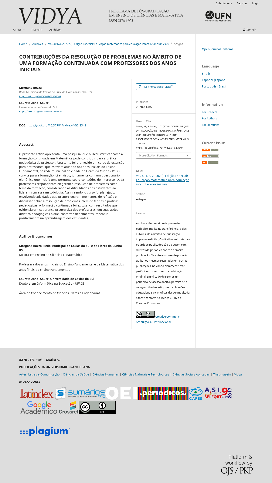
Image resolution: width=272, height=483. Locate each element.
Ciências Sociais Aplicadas (191, 374)
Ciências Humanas (105, 374)
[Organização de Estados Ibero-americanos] (121, 399)
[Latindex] (37, 399)
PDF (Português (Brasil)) (157, 87)
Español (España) (214, 80)
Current (36, 30)
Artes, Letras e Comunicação (39, 374)
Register (242, 3)
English (207, 74)
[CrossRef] (69, 413)
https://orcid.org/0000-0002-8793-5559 (40, 111)
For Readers (209, 112)
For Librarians (210, 125)
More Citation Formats (153, 155)
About (17, 30)
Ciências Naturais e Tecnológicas (145, 374)
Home (23, 44)
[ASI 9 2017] (218, 399)
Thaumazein (222, 374)
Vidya (238, 374)
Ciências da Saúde (76, 374)
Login (255, 3)
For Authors (209, 118)
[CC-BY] (97, 413)
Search (251, 30)
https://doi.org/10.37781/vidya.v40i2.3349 (56, 125)
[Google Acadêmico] (39, 413)
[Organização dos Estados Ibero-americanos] (80, 399)
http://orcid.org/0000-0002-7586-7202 (40, 96)
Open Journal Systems (217, 49)
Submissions (224, 3)
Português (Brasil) (215, 86)
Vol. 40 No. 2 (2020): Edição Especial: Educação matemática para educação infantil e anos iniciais (108, 44)
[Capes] (195, 399)
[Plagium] (45, 437)
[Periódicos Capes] (162, 399)
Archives (55, 30)
